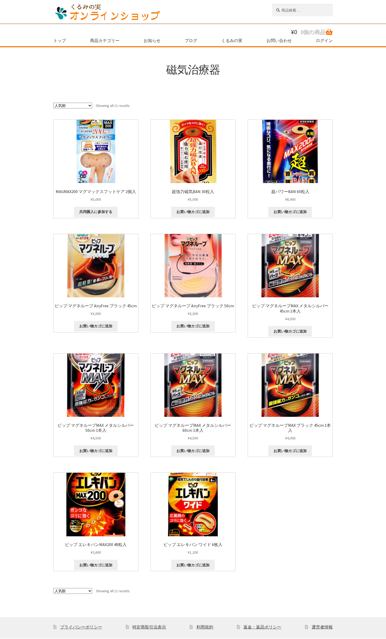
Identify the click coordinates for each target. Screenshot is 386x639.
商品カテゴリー (104, 40)
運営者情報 (322, 627)
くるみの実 (231, 40)
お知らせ (152, 40)
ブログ (191, 40)
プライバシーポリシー (81, 627)
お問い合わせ (279, 40)
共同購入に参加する (95, 211)
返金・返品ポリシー (262, 627)
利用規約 (204, 627)
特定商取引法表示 (149, 627)
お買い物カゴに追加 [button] (193, 211)
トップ (59, 40)
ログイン (324, 40)
